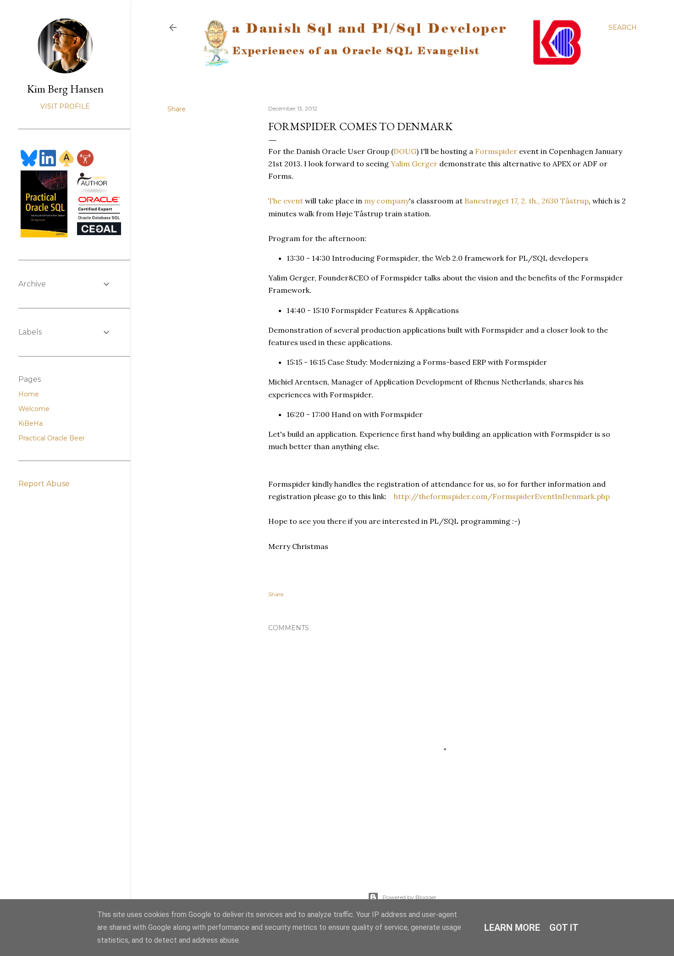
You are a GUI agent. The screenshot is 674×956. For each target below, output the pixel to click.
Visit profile (65, 106)
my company (386, 200)
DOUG (404, 151)
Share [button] (176, 109)
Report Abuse (44, 483)
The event (285, 200)
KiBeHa (30, 423)
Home (28, 394)
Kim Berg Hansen (65, 89)
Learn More (512, 927)
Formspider (496, 151)
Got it (564, 927)
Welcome (34, 409)
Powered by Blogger (409, 897)
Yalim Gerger (414, 163)
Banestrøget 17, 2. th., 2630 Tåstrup (526, 200)
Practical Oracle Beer (51, 438)
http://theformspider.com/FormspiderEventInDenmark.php (502, 496)
